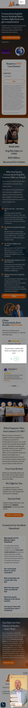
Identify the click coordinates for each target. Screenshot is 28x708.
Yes (16, 359)
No (11, 359)
